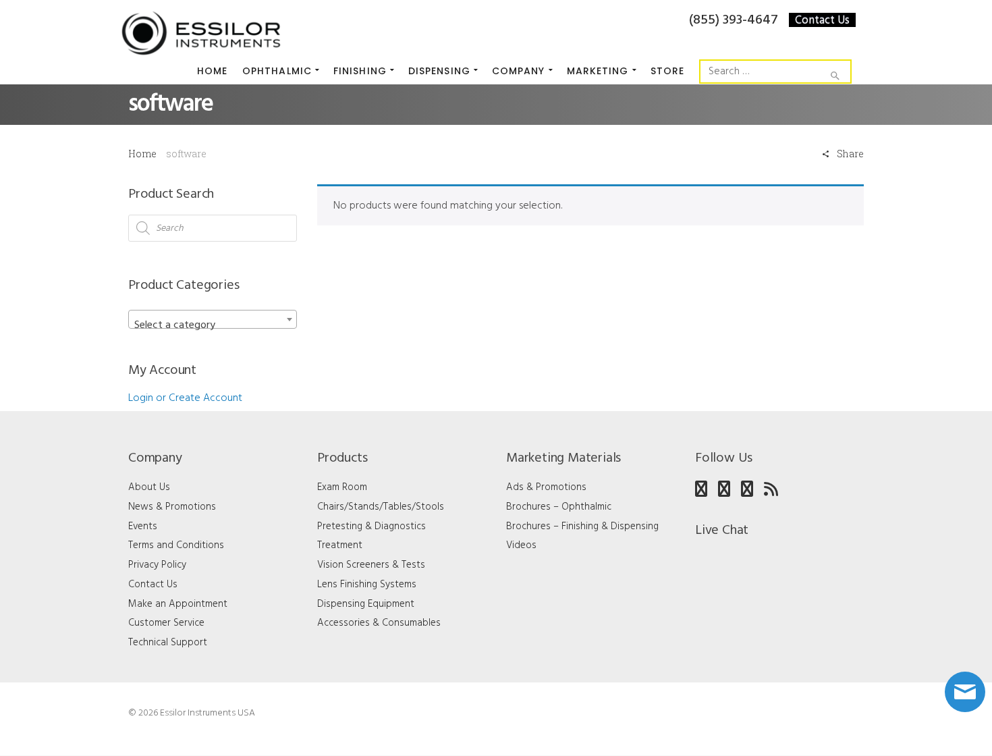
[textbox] (212, 325)
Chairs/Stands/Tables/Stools (380, 507)
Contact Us (822, 20)
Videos (521, 545)
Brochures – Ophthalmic (558, 507)
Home (142, 153)
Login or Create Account (185, 398)
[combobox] (212, 319)
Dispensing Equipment (365, 604)
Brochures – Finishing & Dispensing (582, 526)
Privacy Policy (157, 565)
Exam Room (342, 487)
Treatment (339, 545)
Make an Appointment (177, 604)
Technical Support (167, 642)
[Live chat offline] (965, 692)
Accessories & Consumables (379, 623)
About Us (149, 487)
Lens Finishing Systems (366, 584)
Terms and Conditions (176, 545)
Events (142, 526)
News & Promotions (172, 507)
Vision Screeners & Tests (371, 565)
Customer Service (166, 623)
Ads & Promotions (546, 487)
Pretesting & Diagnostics (371, 526)
